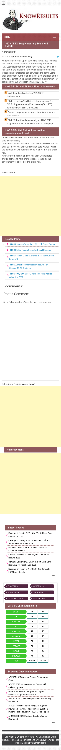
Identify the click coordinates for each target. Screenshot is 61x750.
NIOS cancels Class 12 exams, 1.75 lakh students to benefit (31, 257)
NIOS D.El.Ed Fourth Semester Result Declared (30, 250)
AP (32, 611)
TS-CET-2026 (38, 592)
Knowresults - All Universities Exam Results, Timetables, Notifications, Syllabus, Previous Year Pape (30, 740)
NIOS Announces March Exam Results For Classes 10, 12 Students (28, 266)
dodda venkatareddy (22, 56)
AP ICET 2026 (39, 598)
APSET (32, 660)
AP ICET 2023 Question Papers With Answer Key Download (29, 700)
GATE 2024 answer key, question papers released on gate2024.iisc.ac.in (26, 693)
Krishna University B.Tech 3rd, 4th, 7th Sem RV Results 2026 (28, 556)
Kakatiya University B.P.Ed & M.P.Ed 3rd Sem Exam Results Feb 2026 (30, 534)
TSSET (43, 660)
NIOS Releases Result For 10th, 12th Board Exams (32, 244)
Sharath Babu (39, 743)
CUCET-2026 (13, 586)
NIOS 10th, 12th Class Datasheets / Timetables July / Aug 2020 (30, 275)
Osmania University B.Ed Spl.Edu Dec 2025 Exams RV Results (27, 549)
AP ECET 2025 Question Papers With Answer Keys (28, 678)
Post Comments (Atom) (24, 384)
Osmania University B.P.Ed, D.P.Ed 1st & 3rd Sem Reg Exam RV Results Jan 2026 (29, 563)
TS (43, 611)
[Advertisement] (30, 206)
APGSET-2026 (13, 592)
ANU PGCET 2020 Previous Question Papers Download (27, 717)
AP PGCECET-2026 (15, 598)
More (53, 576)
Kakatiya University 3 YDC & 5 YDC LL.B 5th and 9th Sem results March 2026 (29, 542)
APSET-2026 (38, 586)
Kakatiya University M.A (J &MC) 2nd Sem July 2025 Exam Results (29, 570)
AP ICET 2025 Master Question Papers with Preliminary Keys (27, 686)
